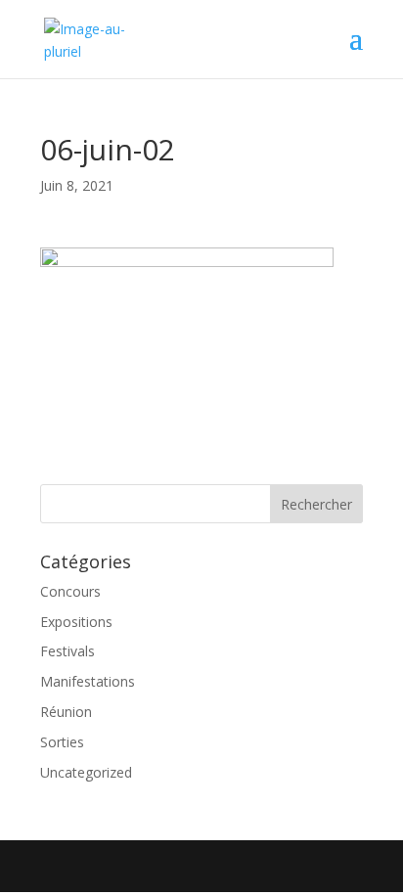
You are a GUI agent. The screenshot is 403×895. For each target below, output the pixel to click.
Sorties (62, 742)
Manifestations (87, 681)
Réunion (66, 711)
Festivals (67, 651)
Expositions (76, 621)
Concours (70, 591)
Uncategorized (86, 772)
